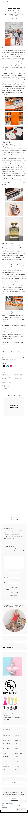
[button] (14, 5)
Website (6, 583)
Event (16, 743)
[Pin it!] (15, 519)
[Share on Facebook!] (11, 519)
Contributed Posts (7, 743)
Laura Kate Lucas (14, 2)
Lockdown (5, 758)
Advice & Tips (5, 735)
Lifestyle (16, 756)
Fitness (16, 745)
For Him (16, 748)
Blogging (5, 738)
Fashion (5, 745)
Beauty (14, 7)
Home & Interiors (18, 753)
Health (4, 753)
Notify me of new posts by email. (13, 592)
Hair (15, 751)
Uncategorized (18, 769)
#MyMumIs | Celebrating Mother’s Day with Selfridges (6, 376)
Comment (7, 554)
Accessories (5, 732)
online (17, 317)
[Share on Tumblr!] (17, 519)
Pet (4, 761)
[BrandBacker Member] (10, 694)
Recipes (16, 761)
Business (16, 738)
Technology (17, 766)
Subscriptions (6, 766)
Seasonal (17, 764)
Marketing (17, 758)
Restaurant (5, 764)
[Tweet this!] (13, 519)
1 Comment (14, 515)
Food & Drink (6, 748)
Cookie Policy (4, 807)
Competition (17, 740)
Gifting (18, 7)
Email (6, 578)
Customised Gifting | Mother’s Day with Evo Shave (19, 376)
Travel (4, 769)
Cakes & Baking (6, 740)
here (3, 344)
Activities (10, 7)
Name (6, 573)
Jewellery (5, 756)
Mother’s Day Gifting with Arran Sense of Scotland (6, 384)
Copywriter (18, 714)
